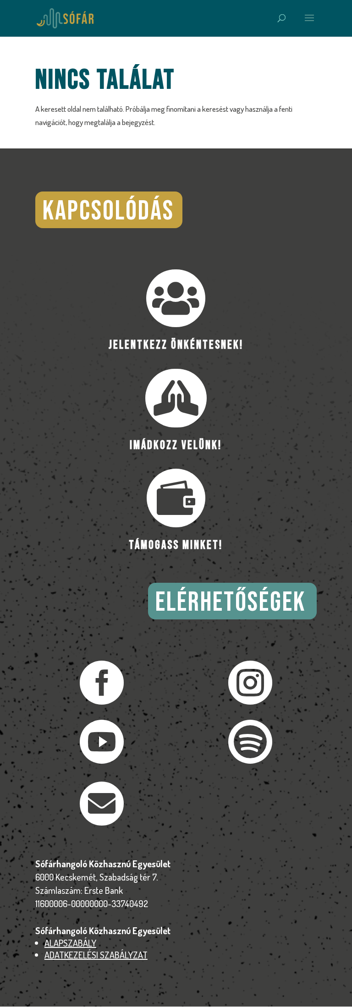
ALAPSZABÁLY (70, 943)
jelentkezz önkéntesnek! (176, 345)
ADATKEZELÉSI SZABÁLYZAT (96, 955)
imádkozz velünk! (176, 445)
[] (102, 822)
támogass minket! (176, 545)
